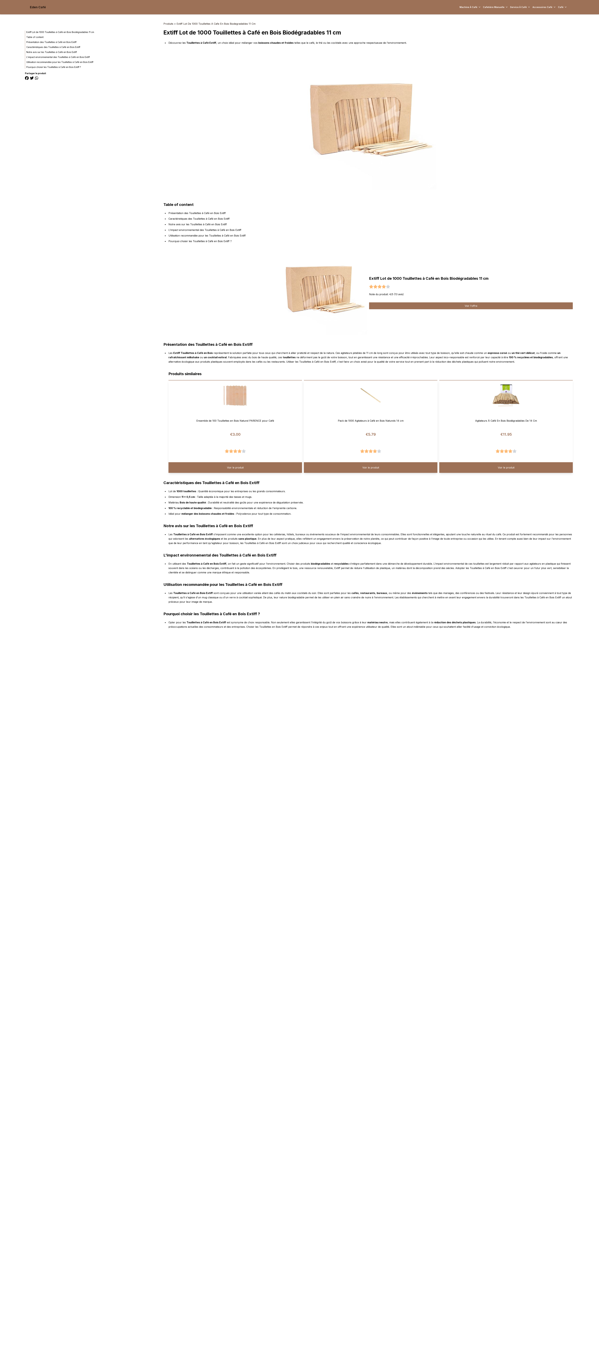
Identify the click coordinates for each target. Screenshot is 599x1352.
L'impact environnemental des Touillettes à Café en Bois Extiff (58, 57)
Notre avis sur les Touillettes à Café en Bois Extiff (51, 52)
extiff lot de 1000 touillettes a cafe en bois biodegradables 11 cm (216, 23)
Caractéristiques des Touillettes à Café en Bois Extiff (53, 47)
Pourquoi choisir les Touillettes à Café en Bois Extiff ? (53, 67)
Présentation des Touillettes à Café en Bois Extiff (51, 42)
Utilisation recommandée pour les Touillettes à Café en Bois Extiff (59, 62)
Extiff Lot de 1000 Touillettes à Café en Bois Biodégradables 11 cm (60, 32)
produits (168, 23)
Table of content (35, 37)
